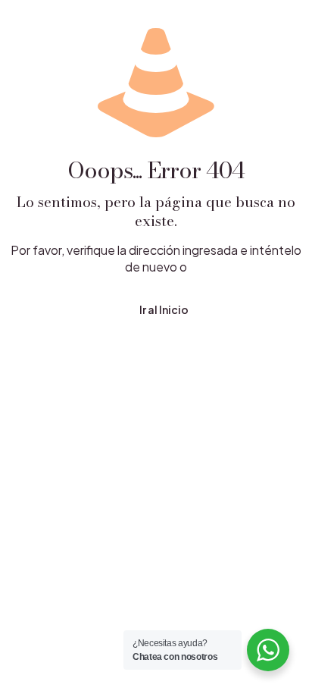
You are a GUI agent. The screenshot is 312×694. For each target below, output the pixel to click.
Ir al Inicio (164, 309)
